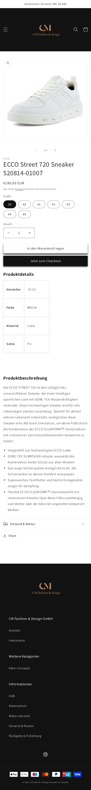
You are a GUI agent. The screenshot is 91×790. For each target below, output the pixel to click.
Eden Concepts (19, 668)
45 (24, 214)
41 (39, 204)
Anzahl (7, 224)
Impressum (17, 640)
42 (53, 204)
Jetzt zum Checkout (45, 261)
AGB (12, 696)
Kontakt (14, 630)
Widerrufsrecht (19, 716)
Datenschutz (18, 706)
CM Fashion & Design (40, 782)
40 (24, 204)
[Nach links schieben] (36, 150)
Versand (19, 189)
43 (68, 204)
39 (9, 204)
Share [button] (12, 536)
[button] (5, 29)
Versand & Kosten (21, 726)
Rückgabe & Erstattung (25, 736)
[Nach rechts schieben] (55, 150)
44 (9, 214)
